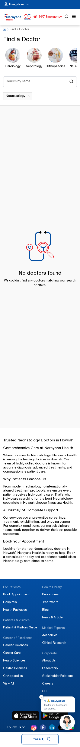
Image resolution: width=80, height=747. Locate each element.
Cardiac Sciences (15, 645)
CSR (45, 691)
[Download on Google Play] (54, 715)
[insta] (34, 728)
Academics (50, 635)
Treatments (50, 602)
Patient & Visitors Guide (20, 627)
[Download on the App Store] (25, 715)
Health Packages (15, 610)
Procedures (50, 594)
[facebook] (43, 729)
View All (8, 683)
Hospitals (10, 602)
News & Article (52, 617)
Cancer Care (12, 653)
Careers (47, 683)
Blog (45, 610)
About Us (49, 660)
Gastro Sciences (15, 668)
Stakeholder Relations (58, 676)
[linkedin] (52, 729)
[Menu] (74, 17)
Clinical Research (54, 643)
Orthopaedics (13, 676)
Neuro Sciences (14, 660)
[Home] (17, 17)
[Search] (67, 17)
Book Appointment (16, 594)
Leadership (50, 668)
